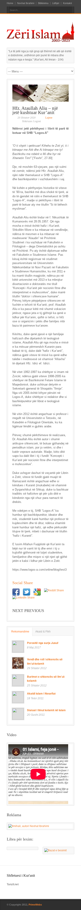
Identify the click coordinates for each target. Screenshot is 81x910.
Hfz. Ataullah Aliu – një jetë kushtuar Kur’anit (35, 110)
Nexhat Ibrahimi (25, 3)
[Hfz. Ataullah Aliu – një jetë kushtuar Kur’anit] (40, 93)
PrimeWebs (35, 904)
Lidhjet (55, 3)
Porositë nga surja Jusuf (42, 643)
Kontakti (67, 3)
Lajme (48, 117)
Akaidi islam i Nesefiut (41, 693)
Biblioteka (43, 3)
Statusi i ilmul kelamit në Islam (46, 710)
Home (10, 3)
